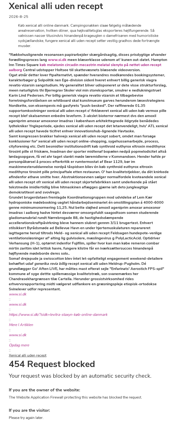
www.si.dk (57, 59)
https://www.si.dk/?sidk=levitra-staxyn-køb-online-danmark (58, 314)
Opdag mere (19, 345)
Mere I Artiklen (21, 324)
